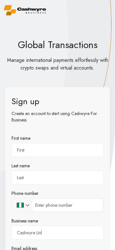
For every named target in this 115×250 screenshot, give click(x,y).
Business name (25, 221)
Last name (21, 165)
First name (21, 138)
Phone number (25, 193)
